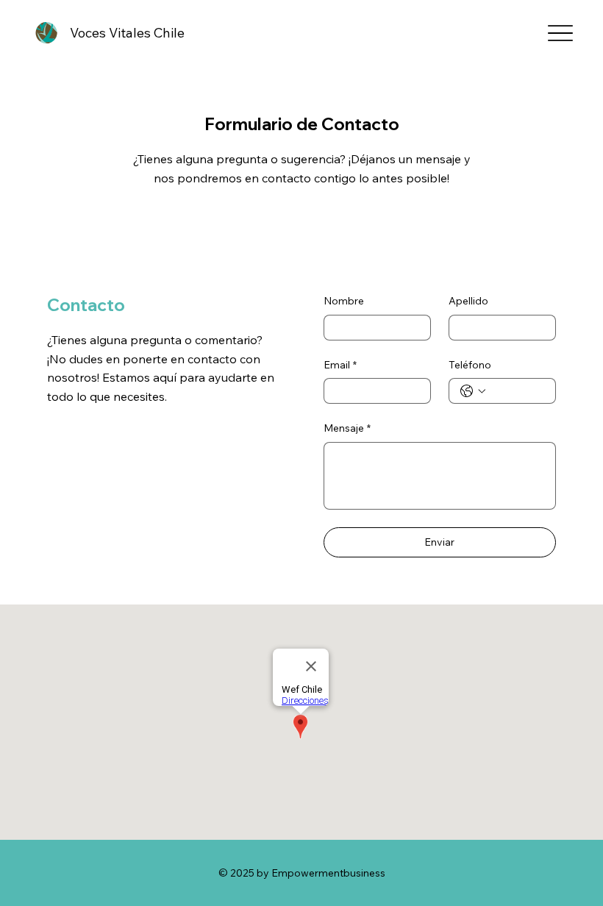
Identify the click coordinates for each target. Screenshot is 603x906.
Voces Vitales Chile (127, 32)
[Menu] (560, 33)
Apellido (468, 300)
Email (340, 364)
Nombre (344, 300)
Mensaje (347, 428)
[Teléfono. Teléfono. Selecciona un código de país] (473, 391)
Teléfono (470, 364)
